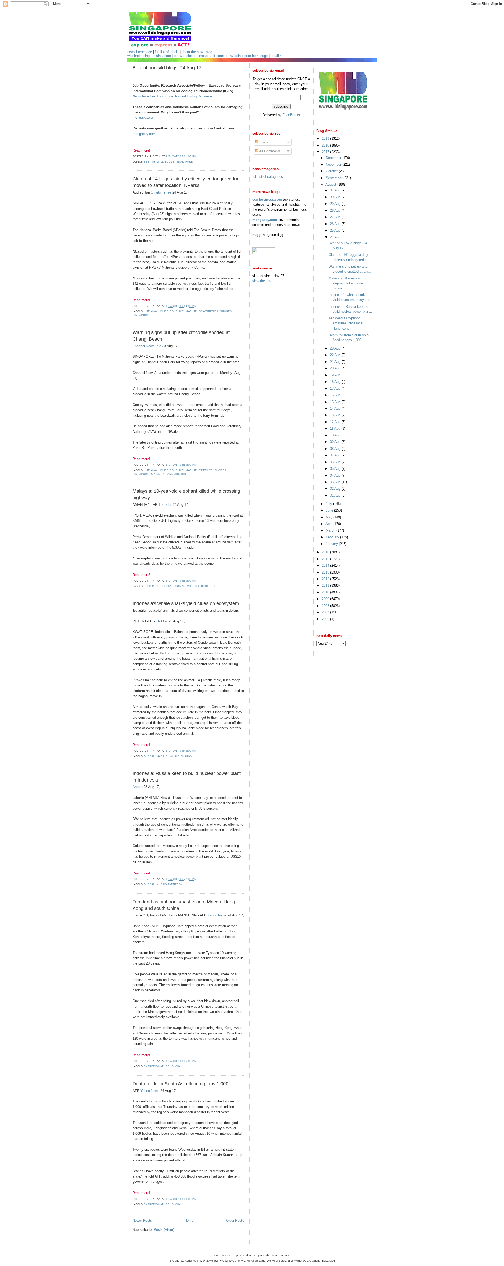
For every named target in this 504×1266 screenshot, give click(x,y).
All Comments (269, 151)
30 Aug (336, 197)
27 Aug (336, 217)
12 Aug (336, 422)
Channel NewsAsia (147, 346)
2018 (326, 145)
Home (189, 1220)
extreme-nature (157, 1066)
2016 (326, 552)
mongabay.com (144, 117)
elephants (152, 586)
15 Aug (336, 402)
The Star (165, 505)
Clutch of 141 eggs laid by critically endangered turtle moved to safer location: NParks (188, 182)
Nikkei (162, 621)
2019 (326, 138)
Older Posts (235, 1220)
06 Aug (336, 462)
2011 (326, 585)
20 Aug (336, 368)
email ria (277, 56)
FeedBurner (291, 115)
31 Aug (336, 190)
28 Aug (336, 210)
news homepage (139, 52)
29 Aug (336, 204)
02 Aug (336, 489)
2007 (326, 612)
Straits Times (161, 192)
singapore (184, 161)
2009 (326, 599)
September (334, 178)
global (167, 586)
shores (226, 311)
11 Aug (335, 428)
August (331, 184)
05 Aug (336, 469)
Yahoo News (217, 915)
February (333, 537)
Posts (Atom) (164, 1230)
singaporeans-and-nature (172, 474)
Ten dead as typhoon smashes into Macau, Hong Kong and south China (184, 905)
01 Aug (336, 495)
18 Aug (336, 382)
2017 (326, 152)
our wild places (185, 56)
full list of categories (267, 177)
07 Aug (336, 455)
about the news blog (197, 52)
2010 (326, 592)
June (330, 510)
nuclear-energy (170, 884)
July (329, 504)
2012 (326, 579)
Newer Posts (142, 1220)
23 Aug (336, 348)
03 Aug (336, 482)
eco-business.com (267, 199)
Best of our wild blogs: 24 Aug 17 (167, 67)
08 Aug (336, 449)
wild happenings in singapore (149, 56)
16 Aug (336, 395)
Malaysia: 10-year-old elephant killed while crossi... (346, 283)
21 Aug (336, 362)
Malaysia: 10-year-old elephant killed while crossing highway (186, 494)
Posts (263, 142)
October (332, 171)
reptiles (206, 470)
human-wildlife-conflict (164, 311)
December (334, 158)
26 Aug (336, 224)
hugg (256, 235)
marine (191, 311)
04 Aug (336, 475)
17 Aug (336, 388)
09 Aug (336, 442)
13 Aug (336, 415)
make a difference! (213, 56)
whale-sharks (181, 756)
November (334, 164)
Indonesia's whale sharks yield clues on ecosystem (186, 603)
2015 (326, 559)
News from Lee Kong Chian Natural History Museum (172, 96)
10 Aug (336, 435)
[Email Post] (197, 156)
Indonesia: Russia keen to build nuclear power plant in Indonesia (187, 777)
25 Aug (336, 230)
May (329, 517)
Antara (138, 787)
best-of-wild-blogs (159, 161)
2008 (326, 606)
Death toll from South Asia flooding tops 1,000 (180, 1083)
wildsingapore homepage (249, 56)
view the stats (263, 281)
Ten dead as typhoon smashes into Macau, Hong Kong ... (347, 323)
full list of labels (167, 52)
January (332, 544)
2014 (326, 565)
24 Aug (336, 237)
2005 (326, 619)
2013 (326, 572)
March (331, 530)
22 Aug (336, 355)
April (329, 524)
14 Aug (336, 408)
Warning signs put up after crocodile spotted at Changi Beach (181, 336)
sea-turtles (208, 311)
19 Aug (336, 375)
